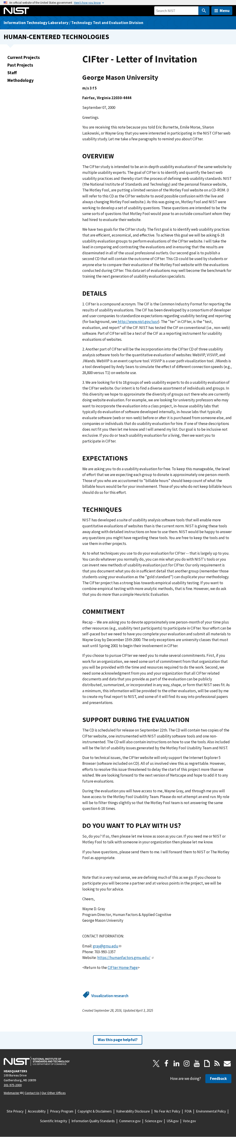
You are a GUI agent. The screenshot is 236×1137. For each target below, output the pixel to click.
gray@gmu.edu (105, 946)
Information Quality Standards (93, 1121)
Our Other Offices (53, 1093)
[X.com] (156, 1063)
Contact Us (32, 1093)
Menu (225, 10)
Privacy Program (61, 1111)
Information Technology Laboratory (36, 22)
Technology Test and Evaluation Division (107, 22)
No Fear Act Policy (167, 1111)
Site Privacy (15, 1111)
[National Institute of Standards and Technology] (37, 1061)
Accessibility (37, 1111)
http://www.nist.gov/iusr (137, 321)
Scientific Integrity (53, 1121)
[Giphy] (207, 1063)
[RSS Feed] (217, 1063)
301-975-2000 (13, 1085)
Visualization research (109, 995)
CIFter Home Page (123, 967)
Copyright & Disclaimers (95, 1111)
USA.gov (173, 1121)
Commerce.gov (130, 1121)
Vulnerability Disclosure (133, 1111)
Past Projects (20, 65)
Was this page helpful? (118, 1039)
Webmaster (12, 1093)
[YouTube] (197, 1063)
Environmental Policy (211, 1111)
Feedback (218, 1078)
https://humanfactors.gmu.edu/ (123, 957)
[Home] (16, 10)
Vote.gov (189, 1121)
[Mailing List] (227, 1063)
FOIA (188, 1111)
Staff (12, 72)
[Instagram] (187, 1063)
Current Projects (23, 57)
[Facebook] (166, 1063)
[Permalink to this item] (161, 77)
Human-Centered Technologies (56, 36)
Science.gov (153, 1121)
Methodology (20, 80)
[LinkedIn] (176, 1063)
